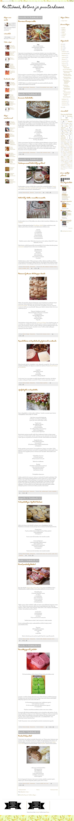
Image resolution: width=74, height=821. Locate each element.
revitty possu (63, 159)
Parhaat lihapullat (25, 736)
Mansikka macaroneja (41, 187)
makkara (65, 147)
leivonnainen (45, 152)
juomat (71, 153)
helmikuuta (64, 103)
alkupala (62, 156)
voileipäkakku (54, 491)
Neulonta (64, 166)
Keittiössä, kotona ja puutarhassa (33, 7)
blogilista (64, 30)
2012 (62, 48)
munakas (62, 160)
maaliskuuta (64, 101)
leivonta (48, 87)
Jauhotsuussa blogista (22, 305)
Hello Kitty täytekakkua (30, 187)
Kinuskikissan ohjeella (38, 225)
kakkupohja (47, 266)
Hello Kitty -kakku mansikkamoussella (31, 198)
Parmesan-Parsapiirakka (27, 21)
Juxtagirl (37, 812)
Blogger (47, 812)
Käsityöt (70, 146)
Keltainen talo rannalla (66, 220)
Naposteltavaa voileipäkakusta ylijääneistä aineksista (37, 341)
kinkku (70, 147)
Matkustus (70, 168)
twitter (63, 37)
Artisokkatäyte (22, 367)
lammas (62, 144)
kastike (70, 124)
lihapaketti (43, 743)
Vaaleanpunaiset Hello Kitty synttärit (31, 163)
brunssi (62, 168)
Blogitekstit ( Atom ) (25, 791)
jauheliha (41, 783)
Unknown (24, 87)
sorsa (63, 169)
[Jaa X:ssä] (21, 89)
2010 (62, 107)
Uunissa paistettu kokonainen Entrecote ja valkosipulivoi (12, 66)
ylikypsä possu (69, 165)
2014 (62, 44)
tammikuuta (64, 104)
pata (71, 130)
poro (66, 131)
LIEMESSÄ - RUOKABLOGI (65, 194)
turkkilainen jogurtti (45, 491)
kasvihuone (63, 157)
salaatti (70, 121)
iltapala (41, 382)
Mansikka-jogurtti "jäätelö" (27, 649)
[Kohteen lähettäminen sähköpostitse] (19, 89)
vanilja (28, 268)
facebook (63, 27)
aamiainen (70, 161)
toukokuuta (64, 65)
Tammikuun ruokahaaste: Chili (12, 72)
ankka (69, 166)
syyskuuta (64, 57)
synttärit (20, 268)
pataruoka (64, 138)
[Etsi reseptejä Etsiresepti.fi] (66, 231)
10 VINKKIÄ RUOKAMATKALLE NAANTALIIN (66, 197)
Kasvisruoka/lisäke (43, 87)
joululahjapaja (63, 164)
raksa (64, 155)
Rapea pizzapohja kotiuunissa (12, 135)
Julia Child (65, 161)
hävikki (68, 156)
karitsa (65, 142)
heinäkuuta (64, 61)
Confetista (20, 222)
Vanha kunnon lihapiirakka (12, 148)
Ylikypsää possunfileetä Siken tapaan (12, 46)
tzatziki (50, 491)
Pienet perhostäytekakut (26, 564)
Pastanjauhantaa (65, 185)
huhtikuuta (64, 99)
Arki (64, 152)
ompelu (68, 157)
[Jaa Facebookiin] (23, 89)
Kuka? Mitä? (64, 20)
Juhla (40, 192)
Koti (66, 168)
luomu (45, 783)
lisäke (68, 144)
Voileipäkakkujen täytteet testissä (30, 502)
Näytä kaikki (70, 228)
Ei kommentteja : (32, 87)
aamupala (70, 151)
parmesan (50, 553)
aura (65, 148)
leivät (47, 553)
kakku (42, 152)
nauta (47, 783)
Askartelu (63, 139)
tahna (56, 553)
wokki (71, 160)
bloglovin (64, 29)
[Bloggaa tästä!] (20, 89)
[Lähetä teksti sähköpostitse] (55, 87)
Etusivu (37, 789)
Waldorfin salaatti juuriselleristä (12, 174)
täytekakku (24, 268)
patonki (53, 553)
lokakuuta (64, 55)
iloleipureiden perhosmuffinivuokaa (34, 587)
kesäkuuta (64, 63)
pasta (67, 134)
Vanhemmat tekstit (54, 789)
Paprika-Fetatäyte (54, 365)
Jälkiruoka (64, 127)
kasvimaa (69, 164)
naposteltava (45, 382)
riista (67, 160)
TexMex (65, 153)
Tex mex (63, 151)
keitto (71, 128)
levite (69, 159)
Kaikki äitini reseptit (66, 210)
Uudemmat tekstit (22, 789)
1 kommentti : (32, 192)
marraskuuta (64, 53)
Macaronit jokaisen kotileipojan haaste (31, 273)
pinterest (63, 35)
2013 (62, 46)
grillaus (63, 128)
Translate (13, 38)
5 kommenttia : (32, 491)
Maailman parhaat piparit (12, 168)
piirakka (51, 87)
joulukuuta (64, 51)
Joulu (62, 124)
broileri (67, 123)
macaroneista (21, 246)
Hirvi (71, 148)
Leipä (68, 139)
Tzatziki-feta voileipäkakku (28, 390)
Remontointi (70, 152)
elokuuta (64, 59)
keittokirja (62, 165)
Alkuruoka (64, 137)
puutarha (63, 146)
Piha (69, 155)
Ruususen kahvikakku (25, 98)
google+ (63, 32)
